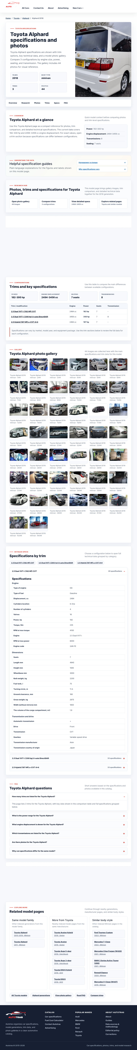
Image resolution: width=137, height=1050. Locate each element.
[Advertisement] (68, 247)
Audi (77, 1016)
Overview (13, 103)
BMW (77, 1024)
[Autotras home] (16, 1015)
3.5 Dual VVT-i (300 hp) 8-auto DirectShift (29, 317)
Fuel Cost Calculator (54, 1020)
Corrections (111, 1034)
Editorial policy (112, 1030)
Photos (37, 103)
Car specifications (53, 1016)
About (108, 1016)
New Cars (77, 8)
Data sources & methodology (112, 1025)
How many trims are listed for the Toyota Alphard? (33, 796)
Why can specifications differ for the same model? (33, 851)
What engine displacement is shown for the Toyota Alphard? (38, 824)
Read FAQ (81, 995)
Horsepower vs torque (102, 162)
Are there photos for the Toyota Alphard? (29, 842)
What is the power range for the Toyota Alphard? (33, 816)
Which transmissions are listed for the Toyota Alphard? (35, 833)
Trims (47, 103)
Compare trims (97, 995)
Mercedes (79, 1020)
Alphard (25, 18)
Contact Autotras (53, 1024)
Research (26, 103)
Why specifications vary (102, 169)
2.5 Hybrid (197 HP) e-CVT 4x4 (24, 322)
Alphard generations (41, 995)
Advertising (50, 1028)
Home (8, 18)
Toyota (17, 18)
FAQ (66, 103)
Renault (78, 1031)
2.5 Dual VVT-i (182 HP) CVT (23, 311)
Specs (56, 103)
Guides (109, 1020)
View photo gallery (63, 995)
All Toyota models (19, 995)
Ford (77, 1028)
